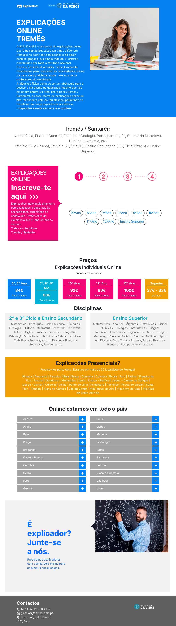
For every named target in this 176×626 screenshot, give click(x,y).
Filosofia (54, 332)
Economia (73, 328)
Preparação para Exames (46, 340)
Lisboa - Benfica (98, 380)
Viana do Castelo (55, 388)
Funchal (38, 380)
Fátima (132, 376)
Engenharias (136, 332)
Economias (100, 332)
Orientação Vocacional (23, 336)
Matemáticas (101, 324)
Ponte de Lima (78, 384)
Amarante (41, 376)
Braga (75, 376)
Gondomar (53, 380)
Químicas (107, 328)
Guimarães (69, 380)
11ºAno (92, 221)
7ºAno (107, 213)
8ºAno (122, 213)
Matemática (18, 324)
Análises (118, 324)
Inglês (29, 332)
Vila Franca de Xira (102, 388)
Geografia (69, 332)
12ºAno (108, 221)
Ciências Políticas (145, 336)
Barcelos (55, 376)
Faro (122, 376)
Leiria (82, 380)
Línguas (155, 328)
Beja (66, 376)
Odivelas (50, 384)
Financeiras (117, 332)
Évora (113, 376)
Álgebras (132, 324)
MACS (18, 332)
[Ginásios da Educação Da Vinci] (70, 6)
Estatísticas (148, 324)
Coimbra (101, 376)
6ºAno (91, 213)
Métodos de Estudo (54, 336)
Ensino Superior (132, 221)
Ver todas (56, 344)
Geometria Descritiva (50, 328)
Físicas (163, 324)
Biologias (122, 328)
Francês (41, 332)
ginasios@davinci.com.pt (37, 613)
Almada (27, 376)
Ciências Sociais (120, 336)
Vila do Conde (78, 388)
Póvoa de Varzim (132, 384)
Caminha (87, 376)
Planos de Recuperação (122, 344)
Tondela (36, 388)
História (29, 328)
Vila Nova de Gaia (128, 388)
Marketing (100, 336)
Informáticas (138, 328)
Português (36, 324)
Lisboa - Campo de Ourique (130, 380)
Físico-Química (55, 324)
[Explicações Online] (30, 6)
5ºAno (76, 213)
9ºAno (137, 213)
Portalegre (97, 384)
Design (160, 332)
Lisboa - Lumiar (32, 384)
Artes (149, 332)
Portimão (113, 384)
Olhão (63, 384)
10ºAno (154, 213)
